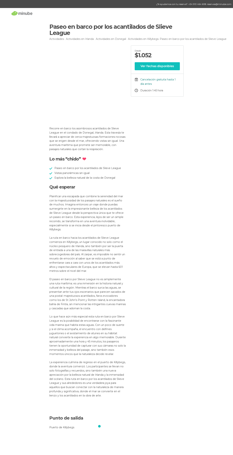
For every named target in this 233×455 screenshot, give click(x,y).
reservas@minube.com (219, 4)
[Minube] (21, 13)
